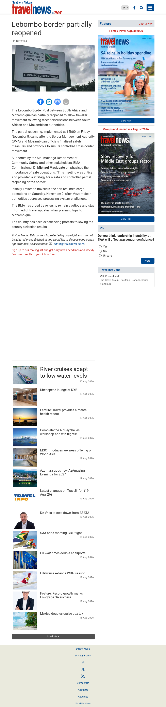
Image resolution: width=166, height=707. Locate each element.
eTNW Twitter (83, 669)
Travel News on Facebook (83, 662)
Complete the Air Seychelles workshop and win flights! (60, 432)
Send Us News (83, 703)
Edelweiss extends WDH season (62, 573)
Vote (147, 260)
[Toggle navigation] (150, 7)
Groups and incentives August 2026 (126, 129)
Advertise (83, 696)
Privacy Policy (83, 655)
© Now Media (83, 648)
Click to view (145, 23)
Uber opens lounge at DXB (58, 390)
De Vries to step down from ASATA (64, 513)
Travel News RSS (83, 676)
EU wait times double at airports (62, 553)
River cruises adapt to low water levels (64, 372)
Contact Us (83, 683)
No (105, 251)
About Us (83, 689)
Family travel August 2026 (126, 30)
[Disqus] (53, 309)
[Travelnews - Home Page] (40, 7)
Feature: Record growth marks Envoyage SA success (61, 595)
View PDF (126, 120)
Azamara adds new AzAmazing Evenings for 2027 (62, 472)
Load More (53, 636)
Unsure (107, 255)
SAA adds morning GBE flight (61, 533)
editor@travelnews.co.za (69, 243)
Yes (105, 246)
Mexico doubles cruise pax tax (61, 614)
